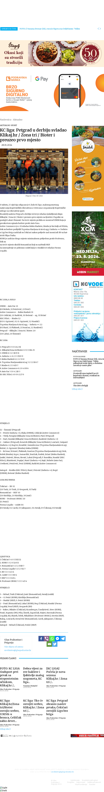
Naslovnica (5, 119)
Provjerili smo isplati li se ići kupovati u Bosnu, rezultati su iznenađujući (86, 375)
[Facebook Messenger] (57, 638)
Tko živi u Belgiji (80, 385)
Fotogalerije (79, 356)
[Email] (49, 644)
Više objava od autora (13, 647)
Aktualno (17, 119)
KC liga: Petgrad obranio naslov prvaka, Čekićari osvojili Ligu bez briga (57, 707)
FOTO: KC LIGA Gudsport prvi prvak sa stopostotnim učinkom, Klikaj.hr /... (10, 677)
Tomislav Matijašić (30, 686)
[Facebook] (41, 638)
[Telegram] (63, 638)
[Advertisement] (34, 275)
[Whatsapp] (52, 638)
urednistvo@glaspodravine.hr (17, 650)
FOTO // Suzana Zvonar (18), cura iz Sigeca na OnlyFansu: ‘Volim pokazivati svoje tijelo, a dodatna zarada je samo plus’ (88, 362)
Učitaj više (4, 729)
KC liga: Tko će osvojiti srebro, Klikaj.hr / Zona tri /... (33, 705)
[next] (100, 29)
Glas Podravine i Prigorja (13, 641)
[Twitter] (54, 644)
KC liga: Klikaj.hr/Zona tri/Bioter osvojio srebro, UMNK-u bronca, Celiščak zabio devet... (10, 711)
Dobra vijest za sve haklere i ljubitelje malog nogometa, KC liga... (33, 675)
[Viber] (46, 638)
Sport (14, 125)
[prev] (98, 29)
